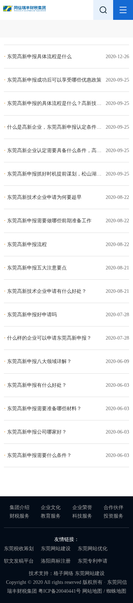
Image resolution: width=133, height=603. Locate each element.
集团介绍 (19, 507)
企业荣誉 (82, 507)
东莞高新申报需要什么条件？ (38, 455)
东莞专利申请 (92, 561)
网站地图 (92, 591)
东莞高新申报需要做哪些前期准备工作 (48, 220)
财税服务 (19, 516)
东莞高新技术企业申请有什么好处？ (45, 291)
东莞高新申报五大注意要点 (35, 267)
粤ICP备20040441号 (59, 591)
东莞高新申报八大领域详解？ (38, 361)
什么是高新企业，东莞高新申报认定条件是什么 (57, 127)
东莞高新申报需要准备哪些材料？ (43, 408)
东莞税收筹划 (19, 548)
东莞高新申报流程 (25, 244)
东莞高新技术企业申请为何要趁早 (43, 197)
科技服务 (82, 516)
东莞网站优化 (92, 548)
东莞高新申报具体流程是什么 (38, 56)
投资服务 (113, 516)
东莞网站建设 (56, 548)
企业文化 (51, 507)
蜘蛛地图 (116, 591)
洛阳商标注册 (56, 561)
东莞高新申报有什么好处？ (35, 385)
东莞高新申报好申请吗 (30, 314)
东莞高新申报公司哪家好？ (35, 432)
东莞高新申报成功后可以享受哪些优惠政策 (52, 80)
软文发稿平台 (19, 561)
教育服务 (51, 516)
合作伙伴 (113, 507)
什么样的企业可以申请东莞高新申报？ (48, 338)
